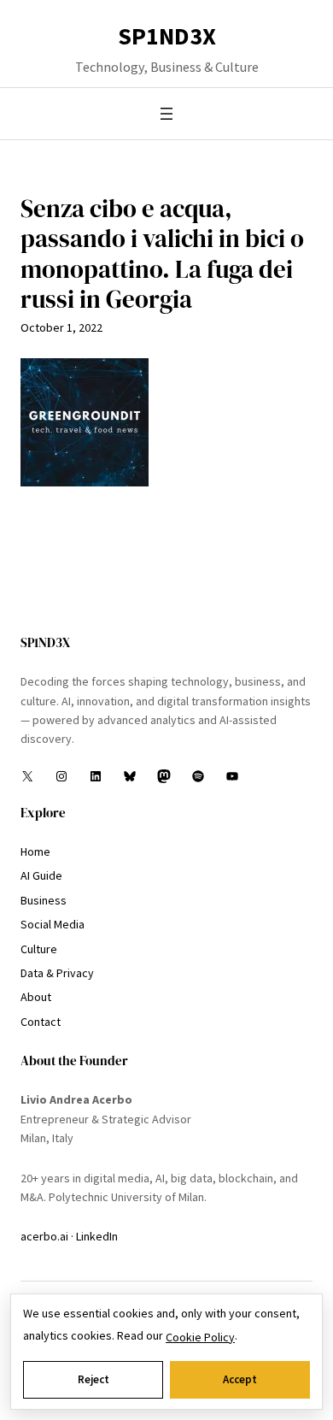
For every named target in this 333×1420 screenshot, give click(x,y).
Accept (240, 1379)
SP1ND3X (167, 36)
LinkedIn (97, 1236)
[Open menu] (166, 114)
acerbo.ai (44, 1236)
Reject (93, 1379)
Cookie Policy (200, 1337)
